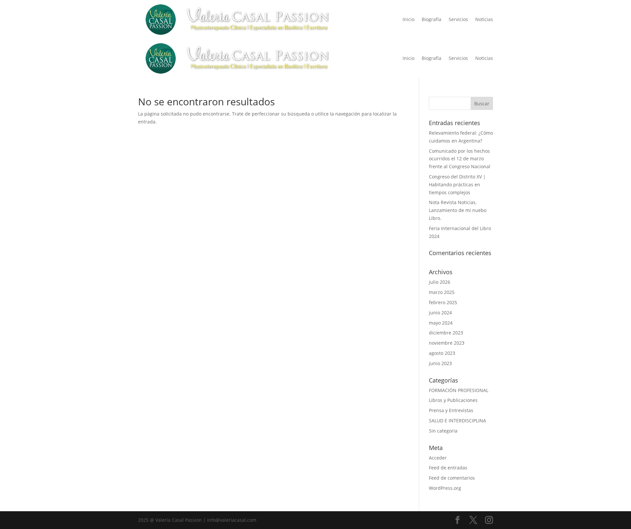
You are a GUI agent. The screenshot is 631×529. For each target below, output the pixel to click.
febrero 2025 (443, 302)
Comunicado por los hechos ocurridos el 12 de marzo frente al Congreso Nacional (459, 159)
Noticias (484, 19)
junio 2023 (440, 363)
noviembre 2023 (446, 343)
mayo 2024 (441, 323)
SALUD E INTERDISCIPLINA (457, 420)
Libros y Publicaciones (453, 400)
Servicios (458, 19)
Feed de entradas (448, 467)
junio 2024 (440, 312)
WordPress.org (445, 488)
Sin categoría (443, 431)
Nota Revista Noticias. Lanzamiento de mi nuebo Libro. (457, 210)
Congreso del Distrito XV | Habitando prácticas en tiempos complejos (457, 184)
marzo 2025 (442, 292)
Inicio (408, 19)
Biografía (431, 19)
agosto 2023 (442, 353)
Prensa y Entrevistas (451, 410)
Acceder (438, 458)
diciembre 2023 (446, 333)
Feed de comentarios (452, 478)
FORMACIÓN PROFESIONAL (458, 390)
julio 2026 (439, 282)
